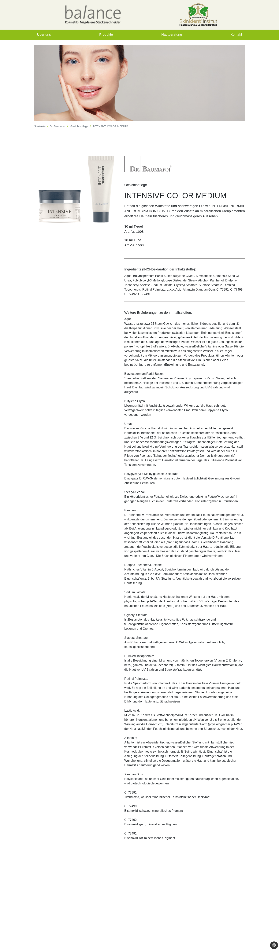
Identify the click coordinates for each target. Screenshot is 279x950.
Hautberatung (171, 34)
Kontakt (236, 34)
